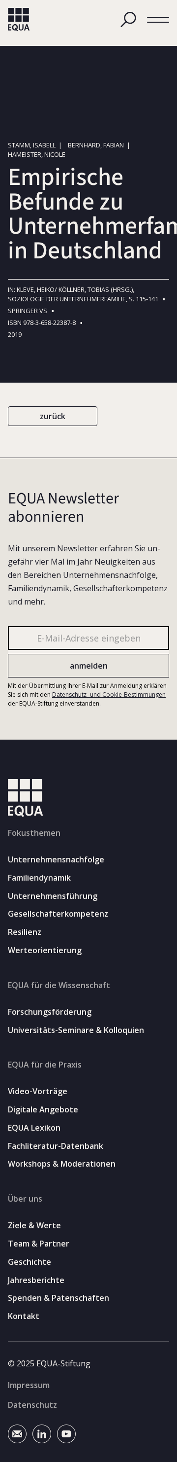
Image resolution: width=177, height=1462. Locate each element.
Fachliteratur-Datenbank (55, 1146)
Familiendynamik (39, 878)
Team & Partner (38, 1244)
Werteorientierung (45, 950)
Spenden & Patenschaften (58, 1298)
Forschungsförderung (49, 1012)
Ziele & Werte (34, 1225)
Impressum (29, 1385)
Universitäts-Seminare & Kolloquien (76, 1030)
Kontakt (23, 1316)
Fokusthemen (34, 832)
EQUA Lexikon (34, 1128)
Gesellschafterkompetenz (58, 914)
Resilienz (24, 932)
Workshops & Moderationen (62, 1164)
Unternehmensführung (52, 896)
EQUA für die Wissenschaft (59, 985)
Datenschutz (32, 1405)
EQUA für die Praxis (45, 1064)
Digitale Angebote (43, 1110)
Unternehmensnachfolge (56, 860)
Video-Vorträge (37, 1091)
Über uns (25, 1198)
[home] (19, 20)
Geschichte (29, 1262)
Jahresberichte (36, 1280)
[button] (158, 20)
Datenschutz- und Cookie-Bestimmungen (109, 694)
